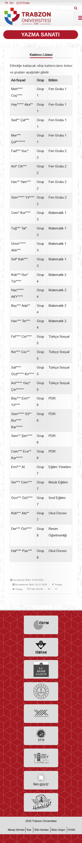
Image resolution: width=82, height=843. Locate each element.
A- (56, 588)
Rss (29, 829)
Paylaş (58, 584)
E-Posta (24, 3)
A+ (49, 588)
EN (11, 3)
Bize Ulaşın (58, 829)
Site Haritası (41, 829)
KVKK (71, 829)
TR (6, 3)
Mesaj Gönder (16, 829)
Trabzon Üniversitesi (44, 821)
